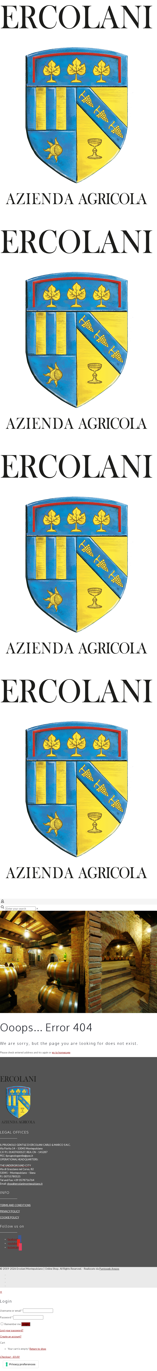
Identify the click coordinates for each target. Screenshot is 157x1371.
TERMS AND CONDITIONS (15, 1205)
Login (26, 1324)
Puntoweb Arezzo (109, 1268)
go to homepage (61, 1052)
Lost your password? (11, 1330)
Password (6, 1317)
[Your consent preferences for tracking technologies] (20, 1364)
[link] (37, 908)
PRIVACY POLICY (10, 1211)
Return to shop (37, 1348)
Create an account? (10, 1336)
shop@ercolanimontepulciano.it (25, 1183)
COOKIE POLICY (9, 1217)
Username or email (11, 1310)
